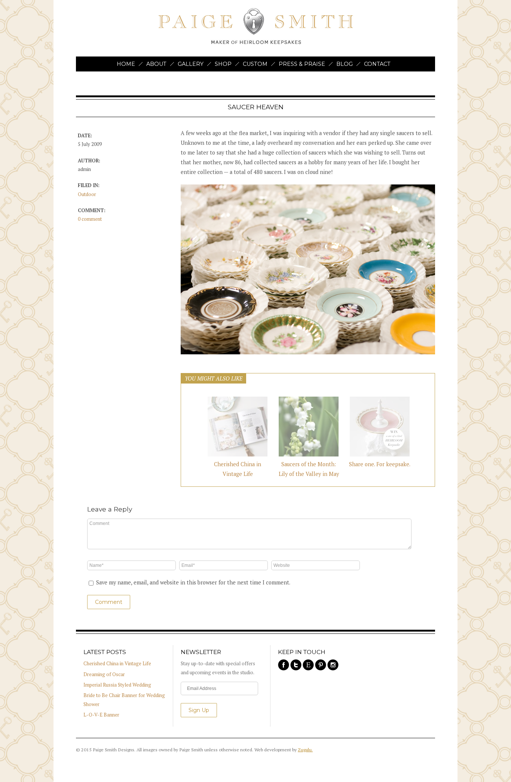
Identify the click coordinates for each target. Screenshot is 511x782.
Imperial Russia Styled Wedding (117, 685)
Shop (223, 64)
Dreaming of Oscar (104, 674)
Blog (344, 64)
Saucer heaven (256, 107)
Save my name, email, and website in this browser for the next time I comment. (193, 582)
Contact (377, 64)
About (156, 64)
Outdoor (87, 194)
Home (126, 64)
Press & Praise (302, 64)
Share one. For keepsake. (379, 464)
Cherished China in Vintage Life (117, 663)
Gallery (191, 64)
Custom (255, 64)
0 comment (90, 219)
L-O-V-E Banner (101, 715)
